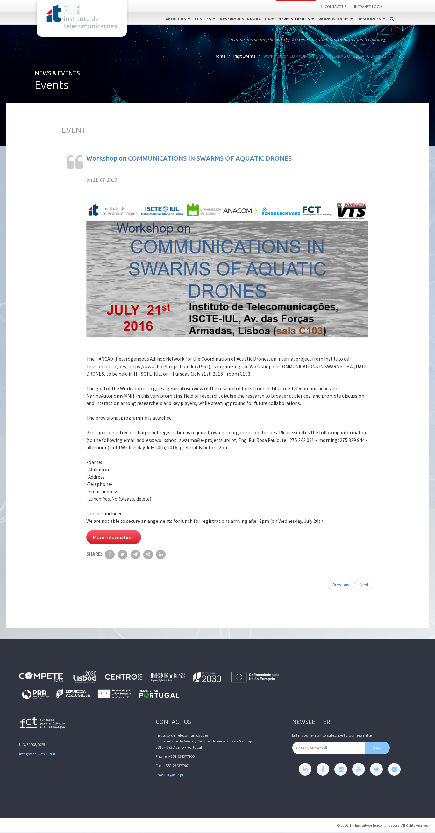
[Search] (392, 12)
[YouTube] (358, 769)
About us (176, 19)
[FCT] (42, 723)
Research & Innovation (245, 19)
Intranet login (368, 6)
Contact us (335, 6)
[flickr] (394, 769)
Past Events (244, 56)
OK (377, 748)
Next (364, 585)
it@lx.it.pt (175, 774)
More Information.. (114, 537)
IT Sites (203, 19)
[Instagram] (340, 769)
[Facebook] (323, 769)
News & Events (294, 19)
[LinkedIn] (305, 769)
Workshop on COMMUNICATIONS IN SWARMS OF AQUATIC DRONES (189, 158)
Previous (340, 585)
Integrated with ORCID (38, 753)
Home (220, 56)
